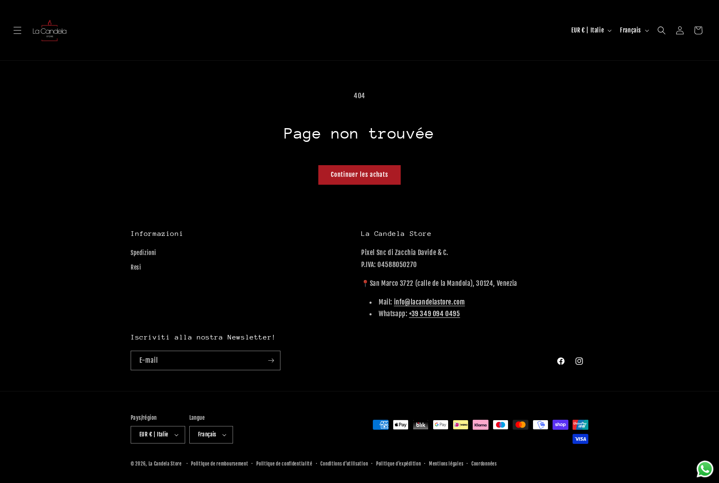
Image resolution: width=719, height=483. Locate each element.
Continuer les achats (359, 174)
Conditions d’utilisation (344, 464)
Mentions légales (446, 464)
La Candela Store (166, 464)
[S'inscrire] (271, 360)
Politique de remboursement (219, 464)
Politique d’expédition (398, 464)
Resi (136, 267)
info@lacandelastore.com (429, 302)
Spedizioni (143, 252)
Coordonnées (484, 464)
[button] (17, 30)
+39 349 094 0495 (434, 314)
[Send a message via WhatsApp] (705, 469)
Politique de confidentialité (284, 464)
